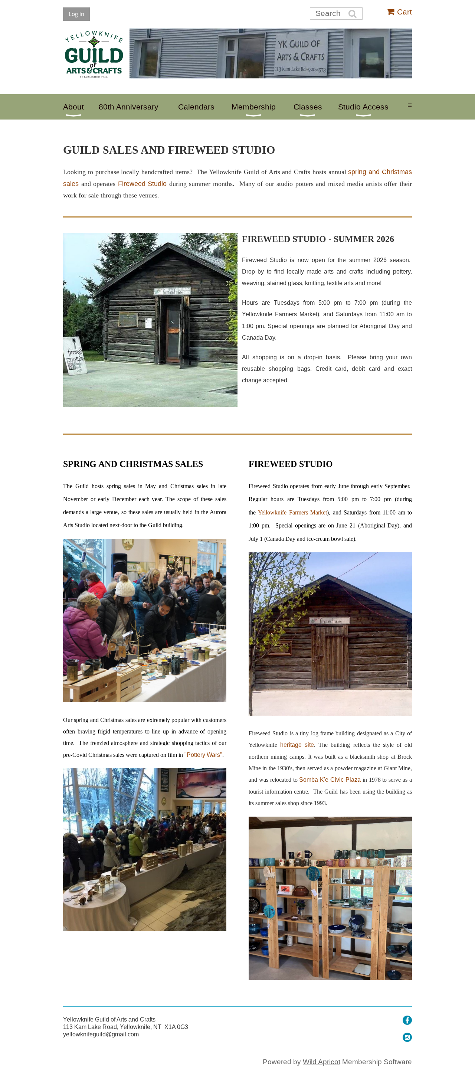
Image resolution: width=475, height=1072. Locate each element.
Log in (76, 13)
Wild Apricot (321, 1062)
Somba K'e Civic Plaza (330, 780)
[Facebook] (407, 1020)
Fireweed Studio (142, 183)
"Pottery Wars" (203, 755)
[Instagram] (407, 1037)
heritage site (297, 745)
